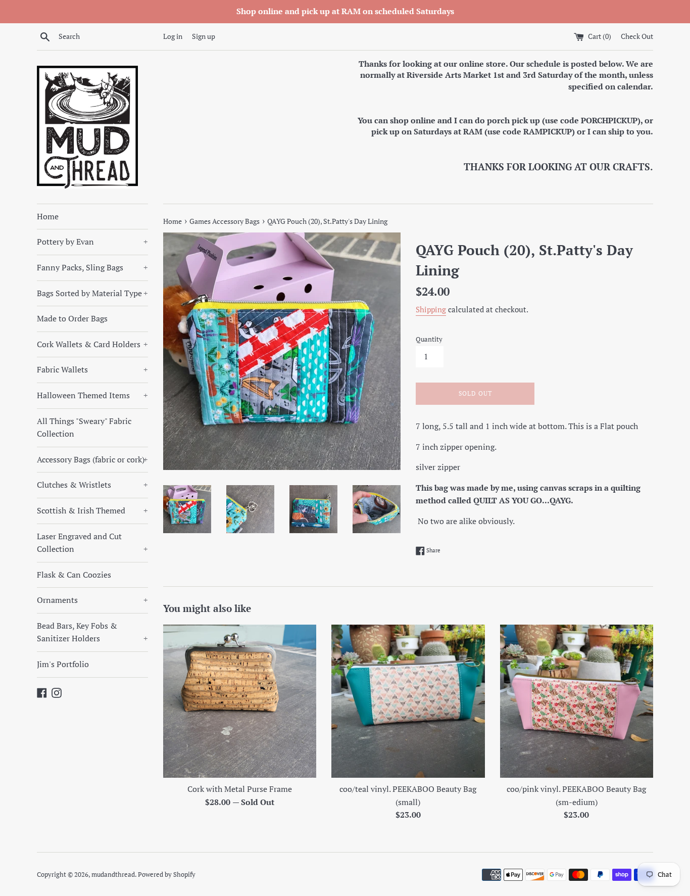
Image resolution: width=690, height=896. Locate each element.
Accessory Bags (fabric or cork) (92, 459)
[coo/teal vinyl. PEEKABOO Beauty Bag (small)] (407, 701)
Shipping (431, 309)
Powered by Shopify (166, 874)
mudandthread (113, 874)
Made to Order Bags (72, 318)
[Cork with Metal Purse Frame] (239, 701)
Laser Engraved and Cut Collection (92, 543)
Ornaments (92, 599)
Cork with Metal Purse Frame (239, 788)
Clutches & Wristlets (92, 484)
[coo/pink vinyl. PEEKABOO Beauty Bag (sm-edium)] (576, 701)
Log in (172, 36)
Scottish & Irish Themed (92, 510)
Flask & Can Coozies (74, 574)
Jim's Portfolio (63, 664)
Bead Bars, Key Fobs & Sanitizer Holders (92, 632)
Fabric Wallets (92, 369)
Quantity (429, 339)
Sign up (203, 36)
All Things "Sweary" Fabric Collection (84, 427)
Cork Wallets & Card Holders (92, 344)
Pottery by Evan (92, 241)
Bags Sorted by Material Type (92, 293)
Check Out (637, 36)
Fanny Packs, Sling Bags (92, 267)
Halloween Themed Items (92, 395)
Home (48, 216)
